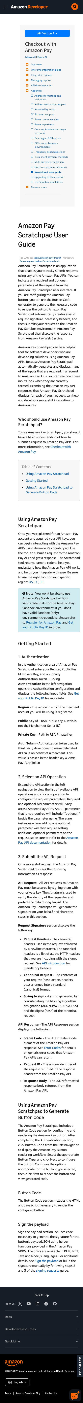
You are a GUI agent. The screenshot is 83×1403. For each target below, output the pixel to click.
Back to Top (41, 1295)
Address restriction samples (50, 104)
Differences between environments (46, 144)
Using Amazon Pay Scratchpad (47, 474)
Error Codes (52, 1048)
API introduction (53, 963)
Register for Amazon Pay (43, 622)
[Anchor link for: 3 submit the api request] (68, 856)
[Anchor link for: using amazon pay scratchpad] (45, 525)
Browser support (44, 114)
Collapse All (30, 57)
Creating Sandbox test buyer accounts (51, 131)
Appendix (36, 90)
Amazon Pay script (45, 109)
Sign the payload (46, 1261)
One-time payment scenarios (51, 167)
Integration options (41, 75)
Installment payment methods (51, 157)
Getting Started (37, 480)
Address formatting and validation (48, 97)
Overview (36, 64)
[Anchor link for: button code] (43, 1192)
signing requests (47, 1270)
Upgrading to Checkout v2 (49, 177)
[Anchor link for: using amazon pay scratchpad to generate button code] (46, 1117)
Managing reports (41, 80)
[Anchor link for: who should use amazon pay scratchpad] (44, 424)
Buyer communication (47, 119)
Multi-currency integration (49, 162)
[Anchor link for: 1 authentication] (52, 656)
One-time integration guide (46, 69)
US (31, 582)
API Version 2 (46, 33)
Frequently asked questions (50, 152)
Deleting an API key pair (48, 138)
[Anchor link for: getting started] (53, 643)
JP (41, 582)
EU (36, 582)
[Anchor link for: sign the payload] (51, 1224)
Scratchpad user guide (48, 172)
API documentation (41, 85)
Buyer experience (44, 124)
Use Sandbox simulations (49, 182)
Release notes (39, 187)
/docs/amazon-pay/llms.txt (47, 257)
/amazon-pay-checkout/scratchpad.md (39, 261)
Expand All (42, 57)
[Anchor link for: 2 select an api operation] (68, 776)
